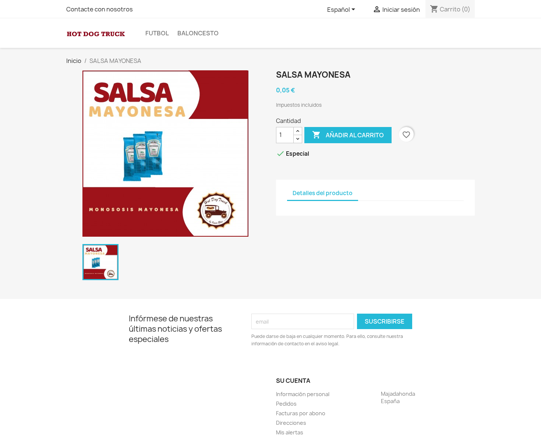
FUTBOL (157, 33)
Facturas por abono (300, 413)
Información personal (302, 394)
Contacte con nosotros (99, 9)
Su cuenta (293, 381)
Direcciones (291, 422)
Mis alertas (289, 432)
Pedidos (286, 403)
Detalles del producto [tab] (323, 193)
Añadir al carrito (348, 134)
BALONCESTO (198, 33)
